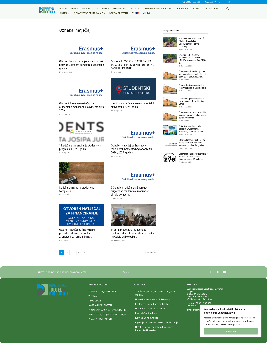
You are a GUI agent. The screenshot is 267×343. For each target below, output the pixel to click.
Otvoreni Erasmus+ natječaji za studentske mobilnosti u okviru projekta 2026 (81, 107)
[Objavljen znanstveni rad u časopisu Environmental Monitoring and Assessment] (170, 130)
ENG (134, 13)
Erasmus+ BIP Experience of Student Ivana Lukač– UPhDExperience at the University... (191, 42)
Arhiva (146, 13)
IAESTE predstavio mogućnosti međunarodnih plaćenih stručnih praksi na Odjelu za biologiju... (132, 233)
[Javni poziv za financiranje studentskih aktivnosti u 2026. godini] (133, 89)
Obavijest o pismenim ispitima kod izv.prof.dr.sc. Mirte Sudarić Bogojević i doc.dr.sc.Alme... (192, 74)
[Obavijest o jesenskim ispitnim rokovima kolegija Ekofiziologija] (170, 89)
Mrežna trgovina (118, 13)
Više (238, 324)
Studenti (102, 8)
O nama (63, 13)
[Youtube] (224, 272)
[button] (227, 8)
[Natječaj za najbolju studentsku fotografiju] (81, 173)
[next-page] (84, 252)
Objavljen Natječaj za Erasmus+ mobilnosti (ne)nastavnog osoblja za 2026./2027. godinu (131, 149)
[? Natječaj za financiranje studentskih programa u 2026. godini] (81, 131)
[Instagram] (229, 2)
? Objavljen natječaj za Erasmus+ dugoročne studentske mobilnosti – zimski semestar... (131, 191)
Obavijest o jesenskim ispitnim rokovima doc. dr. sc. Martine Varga (192, 101)
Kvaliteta (134, 8)
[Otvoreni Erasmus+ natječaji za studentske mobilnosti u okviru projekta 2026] (81, 89)
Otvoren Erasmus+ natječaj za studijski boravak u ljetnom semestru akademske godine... (81, 65)
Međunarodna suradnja (158, 8)
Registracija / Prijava (212, 2)
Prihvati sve (231, 331)
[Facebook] (224, 2)
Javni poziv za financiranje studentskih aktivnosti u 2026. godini (132, 105)
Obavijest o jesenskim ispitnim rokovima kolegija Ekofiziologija (192, 86)
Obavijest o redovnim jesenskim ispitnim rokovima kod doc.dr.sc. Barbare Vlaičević (193, 115)
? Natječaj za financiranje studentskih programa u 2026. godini (80, 147)
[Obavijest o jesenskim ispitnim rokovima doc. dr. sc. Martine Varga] (170, 102)
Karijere (181, 8)
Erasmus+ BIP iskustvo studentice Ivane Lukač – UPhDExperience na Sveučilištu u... (192, 59)
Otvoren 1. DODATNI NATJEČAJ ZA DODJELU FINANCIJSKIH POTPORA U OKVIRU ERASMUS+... (132, 65)
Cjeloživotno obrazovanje (88, 13)
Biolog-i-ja (212, 8)
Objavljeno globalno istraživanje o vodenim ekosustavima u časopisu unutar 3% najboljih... (193, 156)
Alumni (196, 8)
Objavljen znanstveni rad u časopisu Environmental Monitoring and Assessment (191, 129)
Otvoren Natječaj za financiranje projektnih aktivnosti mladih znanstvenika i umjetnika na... (77, 233)
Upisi (62, 8)
